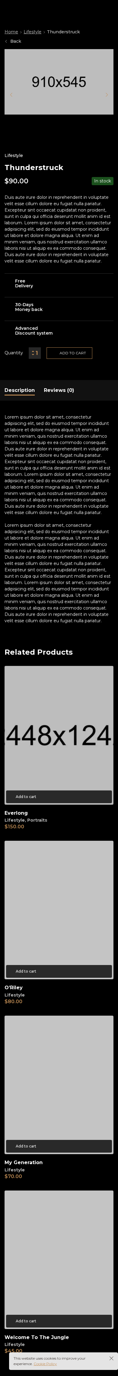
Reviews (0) (59, 390)
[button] (11, 95)
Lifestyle (32, 32)
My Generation (24, 1162)
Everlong (16, 813)
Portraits (37, 820)
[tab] (20, 390)
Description (20, 390)
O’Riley (14, 987)
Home (11, 32)
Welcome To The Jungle (37, 1337)
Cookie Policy (45, 1363)
